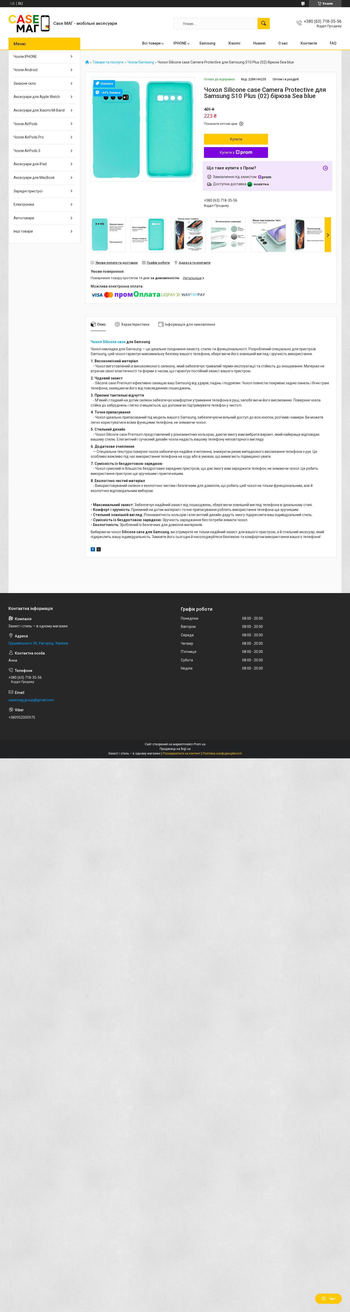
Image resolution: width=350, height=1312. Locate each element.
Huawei (259, 43)
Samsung (207, 43)
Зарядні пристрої (28, 191)
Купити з (227, 152)
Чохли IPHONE (25, 56)
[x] (99, 550)
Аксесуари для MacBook (34, 178)
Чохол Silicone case (108, 342)
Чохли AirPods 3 (27, 151)
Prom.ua (199, 744)
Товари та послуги (107, 62)
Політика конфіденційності (222, 753)
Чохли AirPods (25, 124)
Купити (236, 139)
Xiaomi (234, 43)
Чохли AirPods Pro (29, 137)
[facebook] (93, 550)
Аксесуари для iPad (30, 164)
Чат (332, 1299)
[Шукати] (264, 23)
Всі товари (151, 43)
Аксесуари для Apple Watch (37, 97)
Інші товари (23, 231)
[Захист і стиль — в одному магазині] (28, 23)
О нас (283, 43)
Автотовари (24, 218)
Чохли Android (25, 70)
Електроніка (24, 204)
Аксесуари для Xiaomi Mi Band (39, 110)
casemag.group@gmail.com (31, 700)
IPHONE (180, 43)
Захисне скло (25, 83)
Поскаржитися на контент (181, 753)
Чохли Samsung (140, 62)
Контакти (309, 43)
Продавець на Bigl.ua (175, 749)
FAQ (333, 43)
